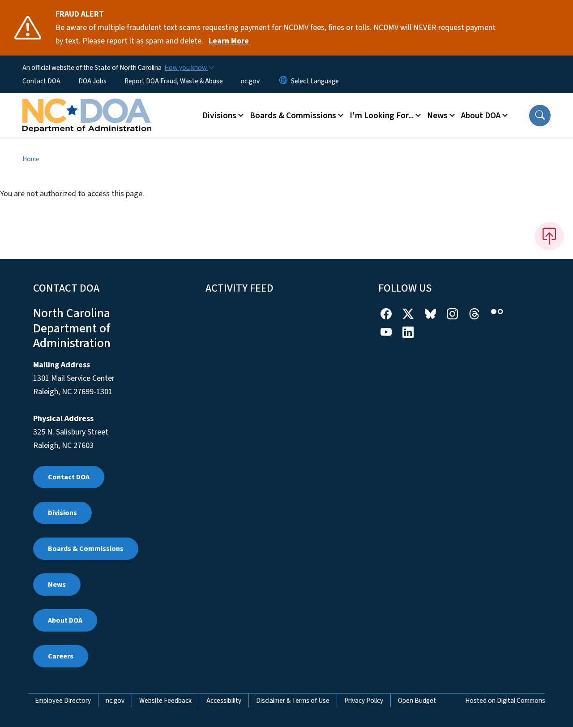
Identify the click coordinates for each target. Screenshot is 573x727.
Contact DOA (41, 81)
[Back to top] (549, 236)
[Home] (86, 105)
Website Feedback (165, 700)
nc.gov (250, 81)
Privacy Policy (363, 700)
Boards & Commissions (86, 549)
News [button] (437, 115)
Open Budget (417, 700)
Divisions (62, 513)
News (57, 584)
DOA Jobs (92, 81)
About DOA (65, 620)
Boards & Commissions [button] (293, 115)
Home (30, 159)
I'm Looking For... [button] (382, 115)
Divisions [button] (219, 115)
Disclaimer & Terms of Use (292, 700)
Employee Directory (63, 700)
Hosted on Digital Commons (505, 700)
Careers (60, 656)
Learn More (229, 41)
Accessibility (223, 700)
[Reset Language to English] (283, 81)
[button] (540, 115)
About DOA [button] (480, 115)
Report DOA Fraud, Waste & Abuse (173, 81)
